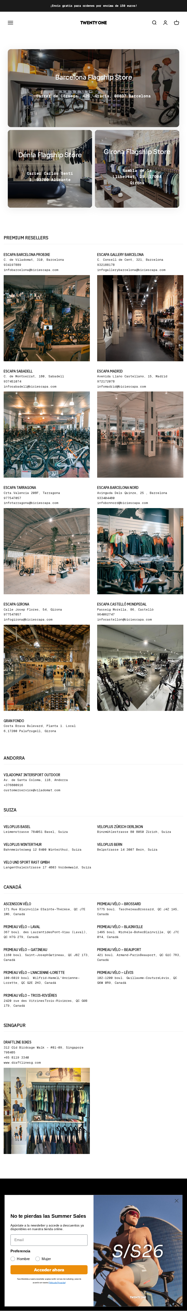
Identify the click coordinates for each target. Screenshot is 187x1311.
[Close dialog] (177, 1201)
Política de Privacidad (57, 1282)
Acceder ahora (49, 1269)
